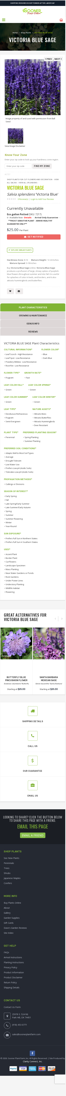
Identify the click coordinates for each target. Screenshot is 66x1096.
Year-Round (11, 526)
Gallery (7, 912)
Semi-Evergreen (13, 421)
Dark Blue (47, 358)
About (7, 907)
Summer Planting (32, 441)
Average (9, 457)
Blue (45, 354)
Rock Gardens (12, 577)
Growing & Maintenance (33, 315)
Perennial (10, 437)
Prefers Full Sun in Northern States (21, 538)
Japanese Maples (12, 878)
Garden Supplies (12, 917)
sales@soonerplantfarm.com (26, 1034)
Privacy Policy (10, 967)
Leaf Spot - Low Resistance (18, 358)
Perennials (9, 863)
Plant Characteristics (33, 307)
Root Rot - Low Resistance (17, 365)
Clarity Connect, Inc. (32, 1061)
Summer (9, 515)
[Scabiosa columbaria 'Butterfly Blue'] (16, 643)
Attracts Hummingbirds (44, 421)
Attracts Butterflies (42, 417)
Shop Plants (26, 33)
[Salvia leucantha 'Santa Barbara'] (49, 643)
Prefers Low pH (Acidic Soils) (18, 468)
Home (15, 33)
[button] (4, 20)
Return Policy (10, 982)
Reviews (33, 332)
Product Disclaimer (13, 977)
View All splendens (28, 182)
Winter (9, 522)
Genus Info (33, 323)
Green (9, 389)
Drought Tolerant (13, 460)
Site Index (8, 932)
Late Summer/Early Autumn (18, 507)
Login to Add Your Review (42, 199)
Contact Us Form (12, 1007)
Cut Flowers (11, 561)
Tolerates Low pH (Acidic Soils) (19, 472)
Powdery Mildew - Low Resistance (21, 361)
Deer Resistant (41, 425)
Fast (28, 377)
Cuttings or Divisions (15, 484)
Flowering (10, 592)
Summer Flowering (14, 518)
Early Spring (11, 496)
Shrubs (7, 873)
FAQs (6, 952)
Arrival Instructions (13, 957)
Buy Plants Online (12, 902)
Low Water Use (12, 464)
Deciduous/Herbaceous (17, 413)
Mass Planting (12, 569)
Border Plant (11, 558)
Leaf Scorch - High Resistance (19, 354)
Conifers (8, 883)
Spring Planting (31, 437)
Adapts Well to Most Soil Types (20, 453)
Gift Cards (9, 922)
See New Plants (11, 858)
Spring (9, 511)
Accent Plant (11, 554)
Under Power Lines (14, 580)
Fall (7, 500)
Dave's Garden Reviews (15, 927)
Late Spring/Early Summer (17, 503)
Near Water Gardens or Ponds (20, 573)
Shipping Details (11, 987)
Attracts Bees (40, 413)
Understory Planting (15, 584)
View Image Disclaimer (15, 146)
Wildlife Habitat (13, 588)
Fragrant (9, 377)
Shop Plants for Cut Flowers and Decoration (29, 179)
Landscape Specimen (15, 565)
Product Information (14, 972)
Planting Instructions (14, 962)
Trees (6, 868)
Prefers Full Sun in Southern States (22, 542)
